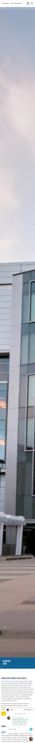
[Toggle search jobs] (28, 3)
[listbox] (17, 338)
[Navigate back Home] (12, 3)
